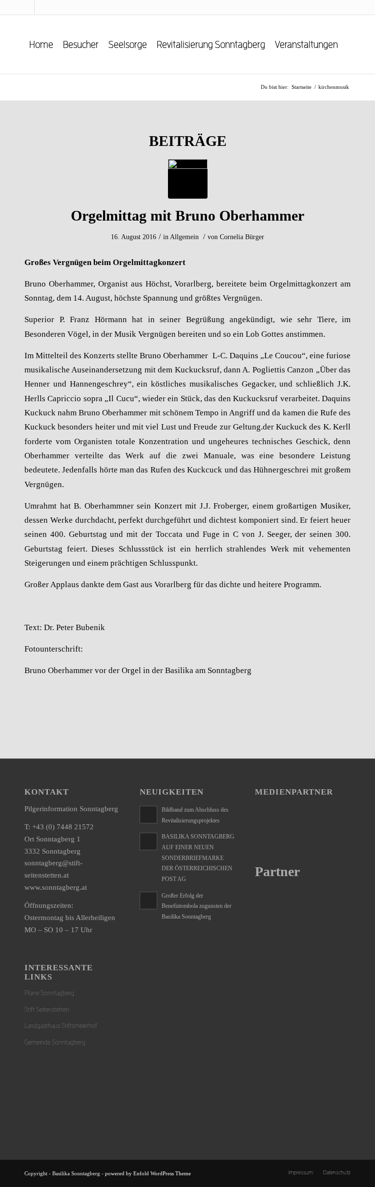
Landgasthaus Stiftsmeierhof (60, 1026)
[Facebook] (27, 7)
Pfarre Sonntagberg (49, 993)
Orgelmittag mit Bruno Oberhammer (187, 215)
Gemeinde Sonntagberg (54, 1042)
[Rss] (42, 7)
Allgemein (184, 237)
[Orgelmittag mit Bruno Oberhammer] (188, 179)
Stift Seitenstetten (46, 1009)
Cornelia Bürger (242, 237)
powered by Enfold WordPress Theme (148, 1173)
